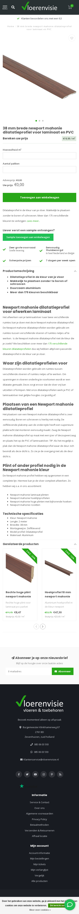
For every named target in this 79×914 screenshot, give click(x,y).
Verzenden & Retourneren (39, 830)
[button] (36, 121)
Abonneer (64, 671)
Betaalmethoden (39, 824)
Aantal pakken (11, 163)
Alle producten (39, 881)
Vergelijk (39, 875)
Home (10, 26)
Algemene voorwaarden (39, 813)
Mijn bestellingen (39, 858)
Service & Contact (39, 802)
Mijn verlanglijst (39, 869)
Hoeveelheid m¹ (12, 149)
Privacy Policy (39, 819)
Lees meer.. (33, 221)
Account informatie (39, 853)
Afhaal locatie (39, 836)
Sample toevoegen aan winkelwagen (28, 237)
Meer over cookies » (40, 910)
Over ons (39, 808)
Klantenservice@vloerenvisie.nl (41, 759)
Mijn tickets (39, 864)
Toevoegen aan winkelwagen (39, 197)
